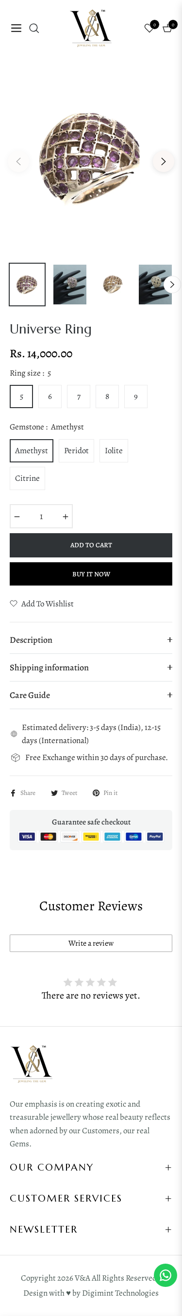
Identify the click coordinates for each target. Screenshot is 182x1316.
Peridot (76, 450)
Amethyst (31, 450)
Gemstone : (47, 426)
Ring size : (30, 373)
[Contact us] (165, 1275)
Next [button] (163, 161)
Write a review (91, 943)
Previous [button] (18, 161)
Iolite (114, 450)
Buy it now (91, 574)
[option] (91, 157)
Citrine (27, 478)
